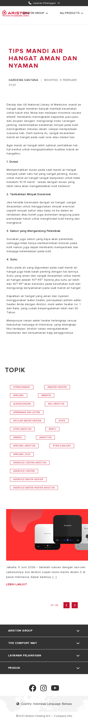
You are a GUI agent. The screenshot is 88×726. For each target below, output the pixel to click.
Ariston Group (33, 13)
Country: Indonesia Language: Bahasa (46, 703)
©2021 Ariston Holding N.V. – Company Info (44, 715)
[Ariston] (16, 13)
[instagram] (43, 690)
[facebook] (32, 690)
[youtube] (55, 690)
